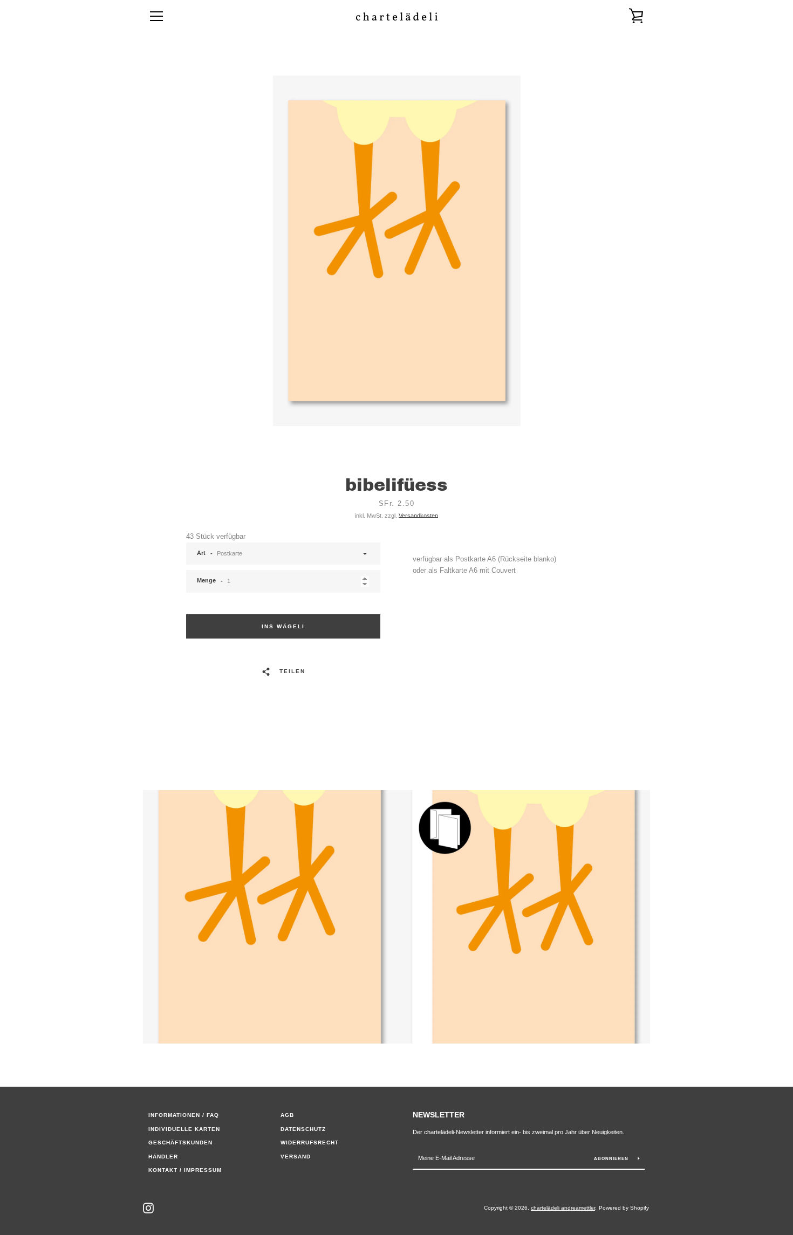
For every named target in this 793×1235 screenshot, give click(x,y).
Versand (296, 1156)
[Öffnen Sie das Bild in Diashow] (397, 251)
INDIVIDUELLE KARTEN (184, 1129)
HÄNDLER (163, 1156)
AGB (287, 1115)
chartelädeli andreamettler (563, 1208)
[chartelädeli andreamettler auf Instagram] (148, 1207)
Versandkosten (418, 515)
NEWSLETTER (438, 1114)
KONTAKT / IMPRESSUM (185, 1170)
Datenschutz (303, 1129)
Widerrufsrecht (310, 1142)
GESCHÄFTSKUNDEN (180, 1142)
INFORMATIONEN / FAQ (183, 1115)
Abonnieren (612, 1158)
